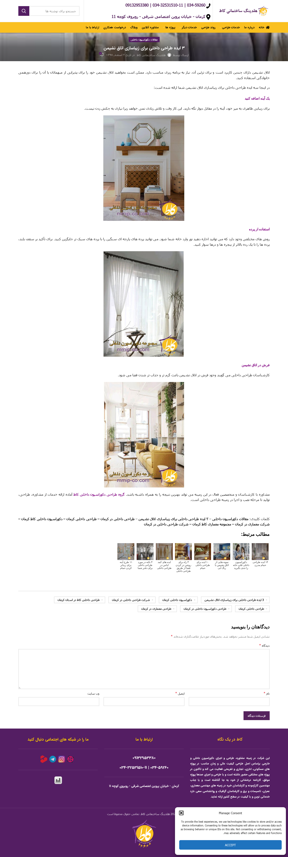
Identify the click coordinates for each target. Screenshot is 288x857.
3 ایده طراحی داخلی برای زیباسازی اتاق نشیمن (234, 600)
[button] (181, 813)
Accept (230, 845)
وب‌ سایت (93, 693)
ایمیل (179, 693)
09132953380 (144, 758)
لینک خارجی (261, 509)
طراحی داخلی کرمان (251, 608)
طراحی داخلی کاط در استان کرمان (79, 600)
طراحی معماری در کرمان (156, 608)
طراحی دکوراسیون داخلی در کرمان (205, 608)
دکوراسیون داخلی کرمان (177, 600)
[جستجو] (23, 11)
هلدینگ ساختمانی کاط (155, 814)
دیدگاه (264, 645)
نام (267, 693)
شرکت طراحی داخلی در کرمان (131, 600)
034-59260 (159, 768)
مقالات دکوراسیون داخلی (144, 39)
